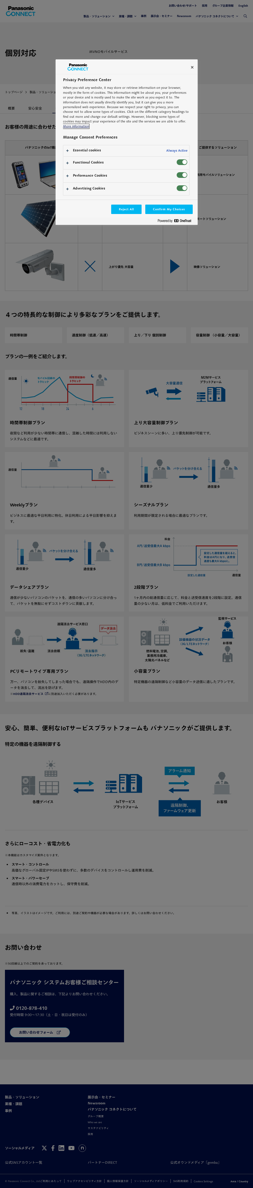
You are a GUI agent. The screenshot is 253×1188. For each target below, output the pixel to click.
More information (76, 126)
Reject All (126, 209)
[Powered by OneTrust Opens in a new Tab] (176, 222)
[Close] (192, 67)
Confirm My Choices (169, 209)
